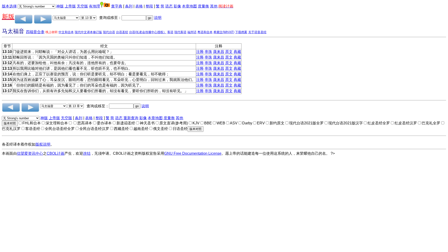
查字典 (116, 6)
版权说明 (42, 144)
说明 (157, 18)
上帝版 (70, 6)
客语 (170, 32)
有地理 (94, 6)
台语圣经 (122, 32)
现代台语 (109, 32)
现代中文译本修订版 (88, 32)
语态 (169, 6)
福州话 (191, 32)
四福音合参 (35, 32)
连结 (87, 153)
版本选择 (9, 6)
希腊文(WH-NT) (224, 32)
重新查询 (130, 118)
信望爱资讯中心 (30, 153)
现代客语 (180, 32)
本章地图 (189, 6)
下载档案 (241, 32)
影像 (177, 6)
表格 (139, 6)
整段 (149, 6)
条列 (129, 6)
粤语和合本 (205, 32)
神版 (60, 6)
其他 (213, 6)
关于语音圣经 (257, 32)
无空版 (82, 6)
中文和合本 (66, 32)
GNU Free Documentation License (192, 153)
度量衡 (203, 6)
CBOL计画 (55, 153)
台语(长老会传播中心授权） (147, 32)
